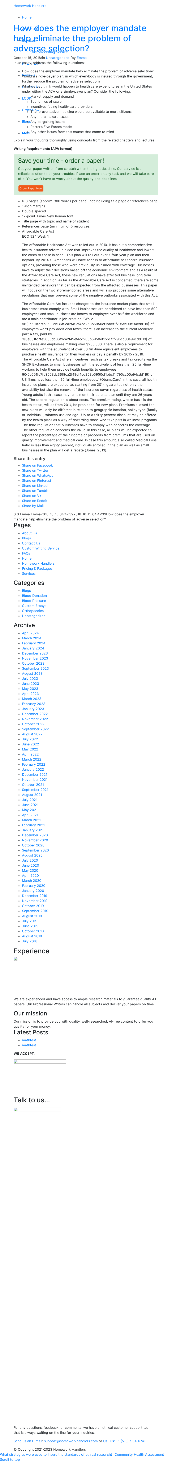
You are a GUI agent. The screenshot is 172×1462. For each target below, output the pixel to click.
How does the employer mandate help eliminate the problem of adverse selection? (80, 38)
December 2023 (35, 653)
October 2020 (33, 845)
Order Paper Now (31, 188)
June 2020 (30, 865)
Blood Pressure (34, 601)
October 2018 (33, 931)
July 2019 (29, 921)
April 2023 (30, 694)
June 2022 (30, 744)
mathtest (29, 1040)
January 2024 (33, 648)
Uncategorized (57, 58)
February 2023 (33, 704)
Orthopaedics (33, 611)
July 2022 (30, 739)
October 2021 (33, 784)
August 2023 (32, 673)
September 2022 (35, 729)
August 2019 (32, 916)
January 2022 (33, 769)
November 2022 (35, 719)
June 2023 (30, 683)
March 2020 (31, 880)
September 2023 (35, 668)
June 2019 (30, 926)
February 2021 (33, 825)
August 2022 (32, 734)
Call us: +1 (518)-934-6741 (124, 1441)
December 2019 (34, 896)
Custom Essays (34, 606)
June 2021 (30, 805)
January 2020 (33, 891)
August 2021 (32, 795)
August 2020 (32, 855)
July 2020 (30, 860)
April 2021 (30, 815)
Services (28, 573)
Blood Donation (34, 595)
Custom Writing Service (40, 548)
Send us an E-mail (28, 1441)
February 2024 (33, 643)
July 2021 (29, 800)
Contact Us (31, 543)
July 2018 (29, 941)
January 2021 (32, 830)
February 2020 (33, 885)
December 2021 (34, 774)
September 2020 (35, 850)
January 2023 (33, 709)
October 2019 (33, 906)
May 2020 (30, 870)
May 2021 (30, 810)
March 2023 (31, 699)
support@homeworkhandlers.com (71, 1441)
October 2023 (33, 663)
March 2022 (31, 759)
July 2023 (30, 678)
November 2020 (35, 840)
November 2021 (34, 779)
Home (26, 558)
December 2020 (35, 835)
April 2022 (30, 754)
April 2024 (30, 633)
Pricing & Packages (37, 568)
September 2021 (35, 790)
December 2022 (35, 714)
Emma (82, 58)
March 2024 (31, 638)
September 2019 (35, 911)
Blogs (26, 538)
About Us (29, 533)
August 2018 (32, 936)
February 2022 (33, 764)
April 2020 (30, 875)
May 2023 (30, 688)
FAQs (26, 553)
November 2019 (34, 901)
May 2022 (30, 749)
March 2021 (31, 820)
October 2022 (33, 724)
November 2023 (35, 658)
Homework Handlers (30, 6)
